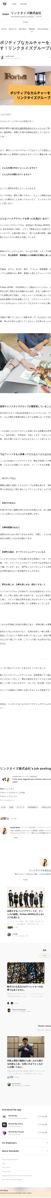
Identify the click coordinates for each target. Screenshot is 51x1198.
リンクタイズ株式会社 (26, 13)
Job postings (43, 29)
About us (12, 29)
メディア (21, 807)
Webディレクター (7, 788)
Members (23, 29)
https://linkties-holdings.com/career (22, 16)
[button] (26, 1110)
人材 (3, 807)
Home (3, 29)
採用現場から (33, 807)
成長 (11, 807)
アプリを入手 (42, 1116)
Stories (32, 29)
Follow (25, 22)
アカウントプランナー (8, 796)
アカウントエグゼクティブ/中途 (12, 792)
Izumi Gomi (10, 56)
